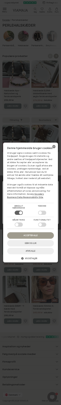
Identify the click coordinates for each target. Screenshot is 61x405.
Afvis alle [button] (30, 251)
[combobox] (53, 146)
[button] (30, 259)
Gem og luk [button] (30, 243)
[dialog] (30, 202)
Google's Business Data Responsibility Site (25, 196)
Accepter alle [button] (31, 235)
